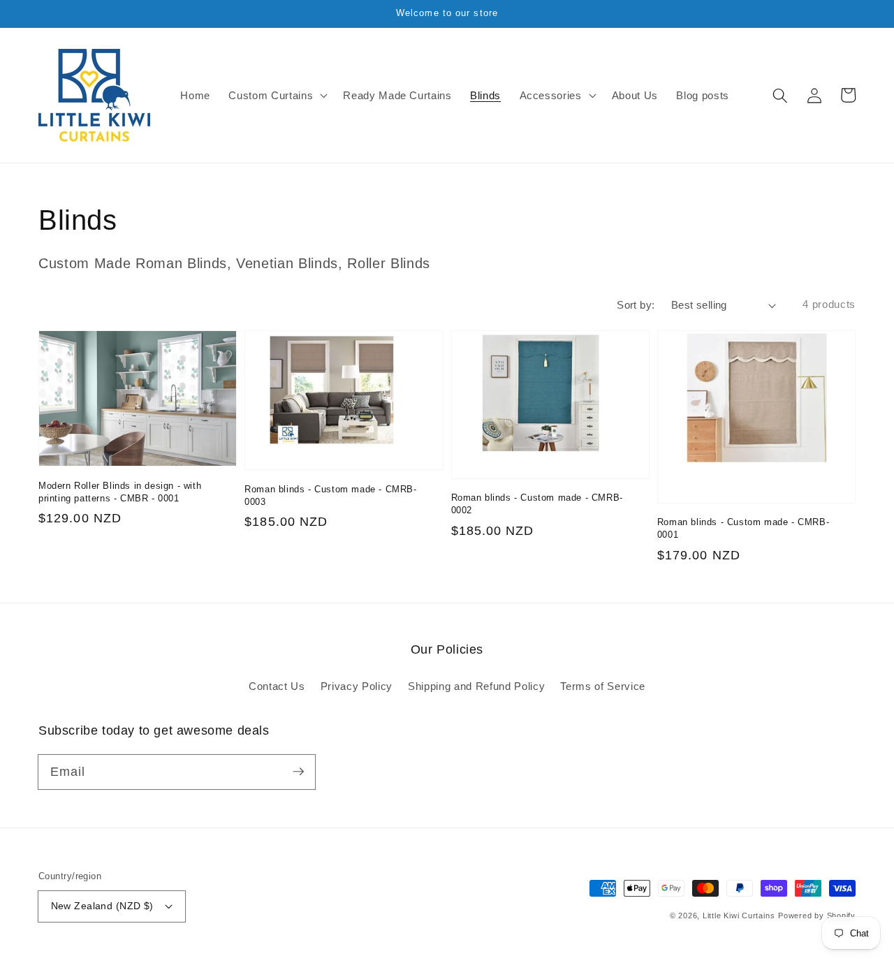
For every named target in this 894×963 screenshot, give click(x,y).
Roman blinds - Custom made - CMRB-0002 (537, 503)
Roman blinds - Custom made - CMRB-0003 (330, 495)
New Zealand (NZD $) (102, 905)
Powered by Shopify (817, 915)
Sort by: (636, 305)
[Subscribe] (298, 771)
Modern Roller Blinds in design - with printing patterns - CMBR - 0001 (119, 491)
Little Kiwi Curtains (739, 915)
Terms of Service (602, 686)
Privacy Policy (357, 686)
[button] (780, 95)
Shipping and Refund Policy (476, 686)
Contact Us (277, 686)
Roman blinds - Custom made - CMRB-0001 (743, 528)
